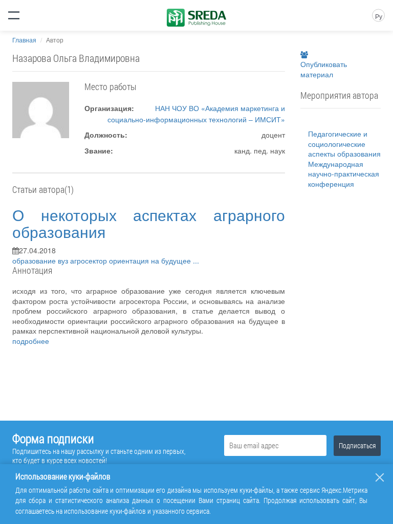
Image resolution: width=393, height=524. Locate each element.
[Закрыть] (380, 477)
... (196, 260)
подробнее (30, 341)
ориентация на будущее (151, 260)
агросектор (89, 260)
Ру (378, 16)
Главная (24, 39)
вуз (64, 260)
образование (35, 260)
